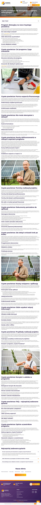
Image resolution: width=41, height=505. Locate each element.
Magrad (17, 500)
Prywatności (28, 503)
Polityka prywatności (20, 501)
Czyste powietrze (7, 33)
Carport (22, 471)
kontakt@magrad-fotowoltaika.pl (7, 484)
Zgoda (35, 503)
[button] (28, 5)
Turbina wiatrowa (17, 471)
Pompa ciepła (11, 471)
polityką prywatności (14, 503)
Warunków (31, 503)
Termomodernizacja (28, 471)
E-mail (24, 1)
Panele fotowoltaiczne (4, 471)
